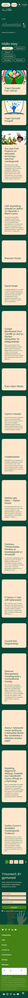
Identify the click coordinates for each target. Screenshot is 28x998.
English (25, 5)
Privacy (4, 945)
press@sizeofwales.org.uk (8, 989)
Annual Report (6, 955)
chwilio (4, 19)
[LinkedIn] (12, 930)
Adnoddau (7, 60)
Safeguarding (6, 935)
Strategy (4, 959)
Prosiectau (19, 60)
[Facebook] (9, 930)
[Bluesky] (3, 930)
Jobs (3, 940)
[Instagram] (6, 930)
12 (21, 862)
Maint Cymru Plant (5, 5)
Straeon (7, 52)
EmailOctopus (17, 917)
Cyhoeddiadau (8, 56)
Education (5, 964)
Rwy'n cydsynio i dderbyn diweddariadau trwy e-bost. (14, 911)
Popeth (7, 48)
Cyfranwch (14, 5)
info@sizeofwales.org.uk (8, 988)
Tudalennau (20, 48)
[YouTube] (15, 930)
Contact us (5, 950)
